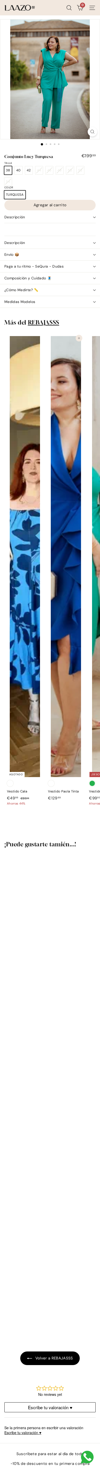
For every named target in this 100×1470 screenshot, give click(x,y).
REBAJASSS (43, 322)
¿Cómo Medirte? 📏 (21, 290)
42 (29, 170)
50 (71, 171)
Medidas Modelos (19, 301)
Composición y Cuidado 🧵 (28, 278)
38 (8, 170)
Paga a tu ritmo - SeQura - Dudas (34, 266)
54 (9, 182)
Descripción (14, 217)
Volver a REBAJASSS (53, 1358)
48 (60, 171)
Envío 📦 (11, 254)
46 (50, 171)
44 (40, 171)
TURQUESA (15, 194)
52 (81, 171)
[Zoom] (92, 131)
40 (18, 170)
